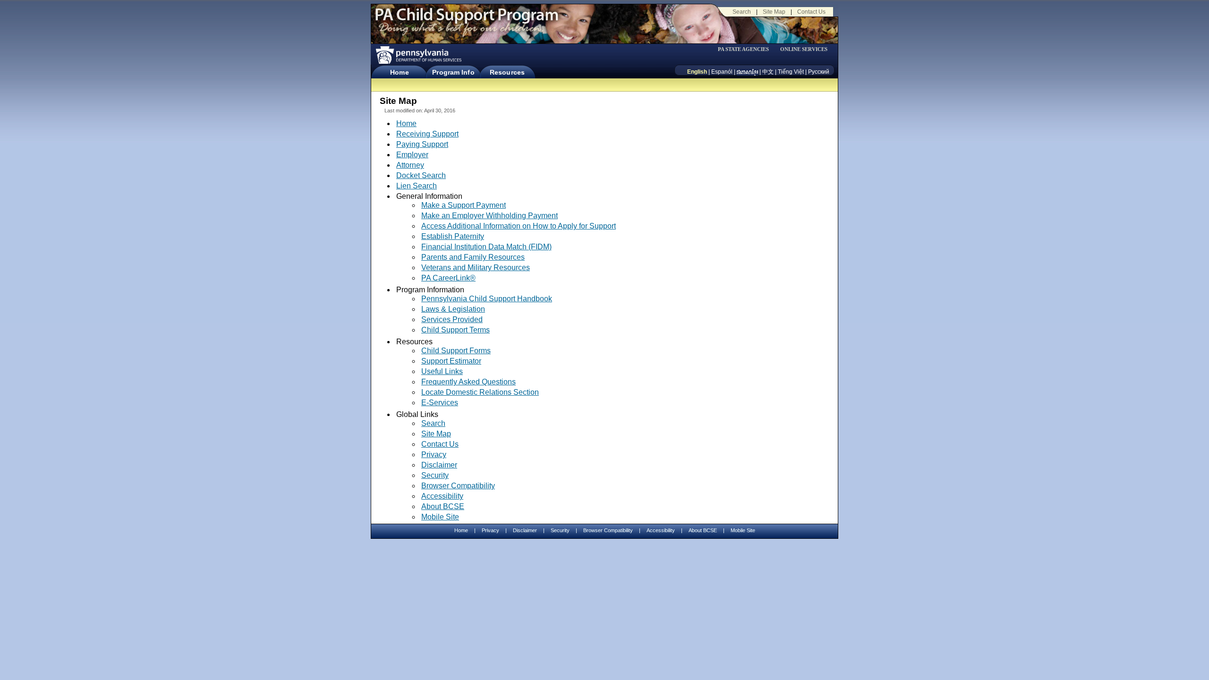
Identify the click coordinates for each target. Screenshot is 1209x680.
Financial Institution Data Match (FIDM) (486, 247)
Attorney (410, 165)
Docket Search (421, 175)
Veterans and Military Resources (475, 268)
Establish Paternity (452, 236)
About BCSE (442, 506)
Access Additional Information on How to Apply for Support (518, 226)
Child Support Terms (455, 330)
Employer (412, 155)
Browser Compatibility (458, 486)
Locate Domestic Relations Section (480, 392)
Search (741, 11)
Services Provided (452, 319)
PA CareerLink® (448, 278)
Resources (507, 72)
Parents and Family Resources (473, 257)
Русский (818, 71)
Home (399, 72)
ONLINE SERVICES (803, 49)
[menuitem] (746, 49)
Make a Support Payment (463, 205)
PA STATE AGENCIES (743, 49)
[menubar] (746, 49)
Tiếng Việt (791, 71)
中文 (768, 71)
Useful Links (442, 371)
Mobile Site (440, 517)
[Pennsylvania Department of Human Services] (418, 55)
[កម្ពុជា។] (747, 71)
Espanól (721, 71)
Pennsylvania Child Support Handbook (486, 299)
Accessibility (442, 496)
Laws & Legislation (453, 309)
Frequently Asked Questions (468, 382)
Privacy (433, 455)
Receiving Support (427, 134)
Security (435, 475)
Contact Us (811, 11)
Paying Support (422, 144)
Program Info (453, 72)
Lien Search (416, 186)
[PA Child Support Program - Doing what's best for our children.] (467, 20)
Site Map (774, 11)
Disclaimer (439, 465)
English (697, 71)
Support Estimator (451, 361)
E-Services (439, 403)
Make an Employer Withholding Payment (489, 216)
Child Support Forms (456, 351)
